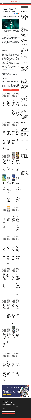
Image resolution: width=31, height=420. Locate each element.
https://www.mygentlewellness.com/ (7, 36)
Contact (17, 406)
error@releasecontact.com (5, 84)
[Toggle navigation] (3, 3)
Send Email (5, 72)
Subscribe (8, 413)
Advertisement (18, 405)
